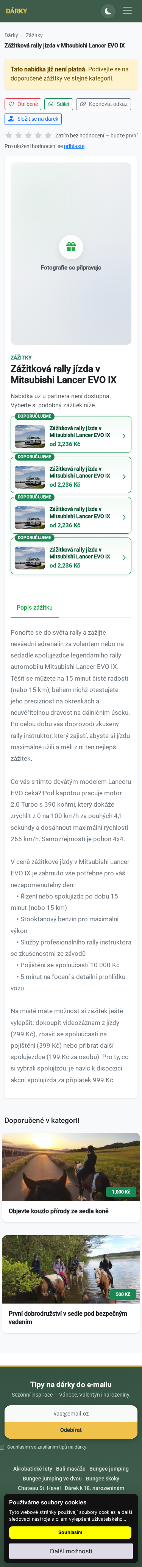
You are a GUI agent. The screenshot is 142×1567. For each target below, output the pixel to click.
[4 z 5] (38, 136)
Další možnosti (71, 1551)
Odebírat (71, 1430)
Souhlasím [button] (70, 1532)
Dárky (16, 11)
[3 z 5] (28, 136)
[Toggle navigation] (127, 10)
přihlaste (74, 146)
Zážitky (34, 35)
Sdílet (63, 104)
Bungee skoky (102, 1479)
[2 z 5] (18, 136)
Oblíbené (27, 104)
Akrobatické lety (32, 1469)
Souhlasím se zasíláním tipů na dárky (46, 1447)
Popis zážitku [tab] (35, 607)
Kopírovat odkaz (108, 104)
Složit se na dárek (37, 119)
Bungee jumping (109, 1469)
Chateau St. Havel (39, 1488)
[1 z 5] (9, 136)
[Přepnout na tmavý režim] (108, 11)
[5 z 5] (48, 136)
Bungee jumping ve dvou (52, 1479)
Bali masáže (71, 1469)
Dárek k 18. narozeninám (94, 1488)
